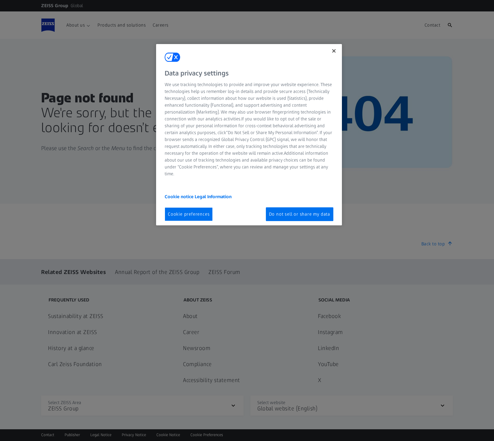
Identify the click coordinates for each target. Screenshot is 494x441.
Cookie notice (180, 196)
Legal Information (213, 196)
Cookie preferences (189, 214)
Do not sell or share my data (299, 214)
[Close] (334, 51)
